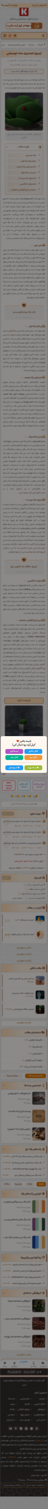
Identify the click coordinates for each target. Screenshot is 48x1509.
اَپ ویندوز (13, 768)
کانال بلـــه (14, 757)
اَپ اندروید (32, 768)
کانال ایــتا (33, 757)
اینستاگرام (14, 751)
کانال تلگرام (33, 751)
